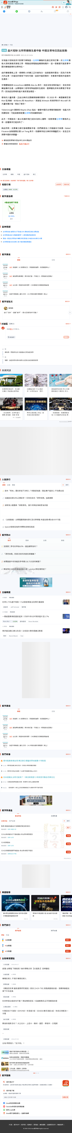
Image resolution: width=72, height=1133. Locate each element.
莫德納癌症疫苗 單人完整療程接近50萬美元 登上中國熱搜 (60, 390)
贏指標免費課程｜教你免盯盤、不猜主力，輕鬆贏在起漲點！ (31, 276)
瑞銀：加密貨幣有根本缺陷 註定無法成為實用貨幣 (21, 360)
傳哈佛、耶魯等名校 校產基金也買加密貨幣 (19, 352)
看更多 (68, 254)
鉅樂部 (29, 1125)
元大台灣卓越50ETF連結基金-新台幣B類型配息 (17, 834)
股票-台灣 (11, 837)
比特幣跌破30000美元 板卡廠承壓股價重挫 (17, 242)
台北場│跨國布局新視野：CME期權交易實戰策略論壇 (29, 285)
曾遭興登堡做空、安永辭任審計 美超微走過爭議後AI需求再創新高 (11, 390)
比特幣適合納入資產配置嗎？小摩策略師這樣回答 (19, 235)
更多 (67, 485)
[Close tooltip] (66, 16)
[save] (54, 11)
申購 (68, 836)
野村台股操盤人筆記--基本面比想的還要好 (35, 414)
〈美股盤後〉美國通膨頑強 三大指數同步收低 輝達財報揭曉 (60, 414)
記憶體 (9, 940)
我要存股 (66, 184)
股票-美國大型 (12, 829)
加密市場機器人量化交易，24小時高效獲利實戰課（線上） (28, 294)
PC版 (10, 1125)
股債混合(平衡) (12, 854)
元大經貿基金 (5, 842)
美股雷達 (11, 597)
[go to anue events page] (63, 7)
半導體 (9, 951)
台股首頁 (58, 184)
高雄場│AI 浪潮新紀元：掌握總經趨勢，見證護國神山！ (30, 267)
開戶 (68, 827)
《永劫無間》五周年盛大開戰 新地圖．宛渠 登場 (11, 414)
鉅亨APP (17, 1125)
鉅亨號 (23, 1125)
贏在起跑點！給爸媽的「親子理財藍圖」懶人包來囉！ (18, 180)
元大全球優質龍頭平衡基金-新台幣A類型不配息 (17, 850)
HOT (11, 267)
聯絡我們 (60, 1125)
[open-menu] (2, 7)
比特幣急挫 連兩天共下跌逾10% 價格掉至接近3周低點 (21, 231)
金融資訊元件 (51, 1125)
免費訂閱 (65, 1097)
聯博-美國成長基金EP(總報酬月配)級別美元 (15, 826)
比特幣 (36, 60)
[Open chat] (68, 11)
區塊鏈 (6, 45)
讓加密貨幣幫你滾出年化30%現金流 (18, 140)
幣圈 (11, 45)
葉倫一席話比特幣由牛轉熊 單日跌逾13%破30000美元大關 (22, 238)
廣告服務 (42, 1125)
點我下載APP (24, 144)
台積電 (9, 945)
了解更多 (66, 196)
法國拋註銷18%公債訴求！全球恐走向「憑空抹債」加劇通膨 (35, 390)
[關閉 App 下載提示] (2, 2)
